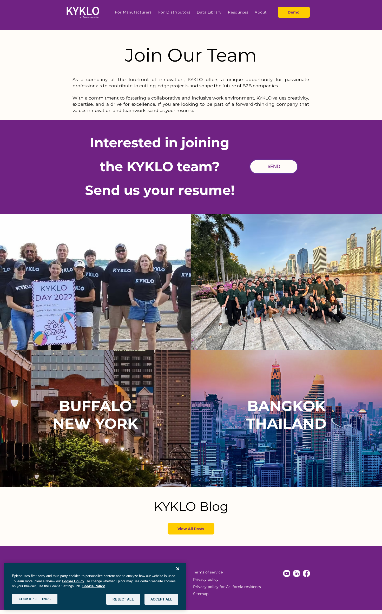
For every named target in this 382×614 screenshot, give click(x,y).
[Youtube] (286, 573)
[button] (133, 12)
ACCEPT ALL (161, 599)
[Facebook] (306, 573)
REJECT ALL (123, 599)
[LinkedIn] (296, 573)
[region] (95, 586)
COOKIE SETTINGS (35, 599)
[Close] (177, 569)
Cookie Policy (73, 581)
